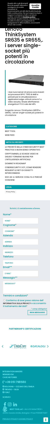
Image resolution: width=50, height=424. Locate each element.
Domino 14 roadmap (15, 163)
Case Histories (10, 377)
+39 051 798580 (15, 382)
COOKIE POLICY (25, 419)
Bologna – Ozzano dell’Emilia (19, 386)
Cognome (9, 225)
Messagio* (10, 277)
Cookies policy (29, 17)
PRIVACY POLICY (10, 419)
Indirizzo (8, 246)
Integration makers (12, 371)
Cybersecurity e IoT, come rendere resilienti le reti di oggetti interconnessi (23, 170)
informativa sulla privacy (17, 303)
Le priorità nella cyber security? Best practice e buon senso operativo (24, 148)
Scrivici (6, 397)
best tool (10, 131)
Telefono (8, 256)
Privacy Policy (10, 192)
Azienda (8, 235)
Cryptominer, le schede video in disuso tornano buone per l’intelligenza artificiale (21, 156)
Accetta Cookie (35, 6)
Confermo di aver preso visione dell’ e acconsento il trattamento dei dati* (24, 303)
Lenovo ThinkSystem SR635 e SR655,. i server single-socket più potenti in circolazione (24, 112)
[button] (2, 346)
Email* (7, 267)
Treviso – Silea (11, 389)
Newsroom (8, 374)
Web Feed (9, 135)
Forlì (7, 392)
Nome (7, 214)
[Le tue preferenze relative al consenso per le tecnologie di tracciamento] (45, 419)
